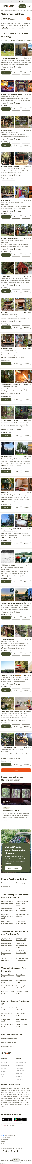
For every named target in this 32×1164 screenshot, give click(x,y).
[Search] (28, 18)
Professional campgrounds (20, 1069)
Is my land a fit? (20, 1065)
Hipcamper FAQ (5, 1077)
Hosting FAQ (19, 1079)
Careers (3, 1071)
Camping (29, 10)
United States (9, 10)
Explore (3, 10)
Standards (19, 1076)
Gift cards (4, 1062)
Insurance (19, 1073)
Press (2, 1074)
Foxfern (16, 811)
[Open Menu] (29, 6)
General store (5, 1065)
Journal (3, 1068)
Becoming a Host (21, 1062)
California (16, 10)
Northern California (12, 25)
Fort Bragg (23, 10)
